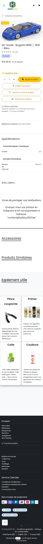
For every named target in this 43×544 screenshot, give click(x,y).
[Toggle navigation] (4, 5)
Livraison (5, 111)
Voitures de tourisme (13, 16)
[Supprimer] (4, 79)
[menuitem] (9, 534)
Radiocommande (9, 456)
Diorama (5, 433)
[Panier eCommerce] (33, 5)
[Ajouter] (14, 79)
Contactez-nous (9, 489)
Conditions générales (25, 529)
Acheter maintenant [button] (22, 86)
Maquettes (6, 430)
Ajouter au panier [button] (31, 79)
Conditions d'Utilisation (11, 482)
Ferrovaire (6, 425)
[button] (21, 525)
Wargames (6, 435)
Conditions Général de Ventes (14, 484)
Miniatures (6, 428)
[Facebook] (5, 522)
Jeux (3, 461)
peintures (5, 466)
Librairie (5, 469)
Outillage (5, 464)
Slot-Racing (6, 438)
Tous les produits (10, 443)
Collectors (6, 459)
